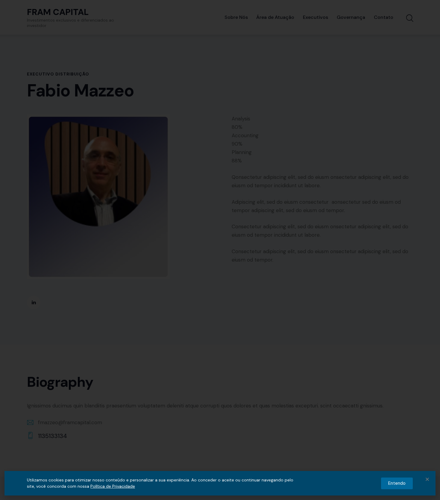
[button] (427, 479)
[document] (220, 250)
